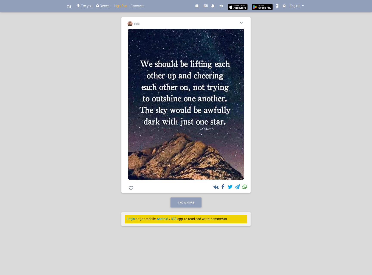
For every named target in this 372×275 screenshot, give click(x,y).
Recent (105, 6)
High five (120, 6)
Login (131, 219)
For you (86, 6)
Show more (186, 202)
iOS (174, 219)
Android (162, 219)
